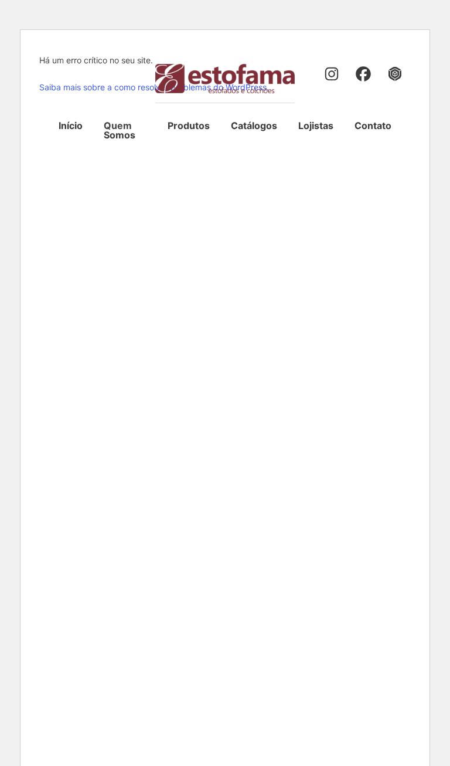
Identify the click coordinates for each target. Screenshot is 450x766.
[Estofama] (225, 78)
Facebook (364, 75)
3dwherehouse (396, 75)
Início (71, 125)
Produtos (189, 125)
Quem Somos (119, 130)
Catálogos (254, 125)
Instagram (332, 75)
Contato (372, 125)
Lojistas (315, 125)
